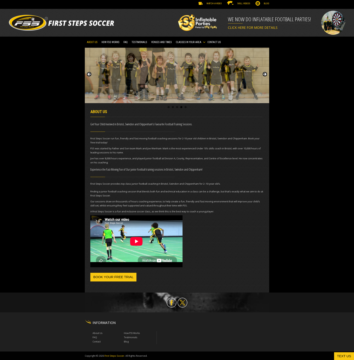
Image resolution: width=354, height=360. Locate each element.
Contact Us (214, 42)
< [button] (89, 74)
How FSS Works (110, 42)
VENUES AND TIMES (161, 42)
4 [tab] (181, 107)
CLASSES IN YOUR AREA (188, 42)
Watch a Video (214, 3)
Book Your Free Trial (113, 277)
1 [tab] (169, 107)
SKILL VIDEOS (243, 3)
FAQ (126, 42)
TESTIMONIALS (139, 42)
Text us (344, 356)
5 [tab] (186, 107)
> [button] (264, 74)
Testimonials (130, 337)
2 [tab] (173, 107)
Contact (97, 341)
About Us (92, 42)
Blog (266, 3)
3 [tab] (177, 107)
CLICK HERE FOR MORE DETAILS (252, 27)
